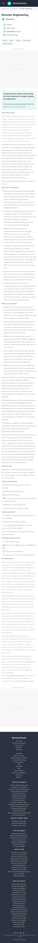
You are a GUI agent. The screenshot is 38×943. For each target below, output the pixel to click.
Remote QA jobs (19, 874)
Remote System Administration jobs (19, 813)
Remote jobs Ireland (19, 901)
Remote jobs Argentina (19, 886)
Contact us (19, 775)
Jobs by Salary (19, 762)
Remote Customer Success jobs (19, 789)
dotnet (11, 40)
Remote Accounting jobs (19, 852)
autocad (18, 40)
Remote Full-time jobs (19, 821)
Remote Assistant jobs (19, 854)
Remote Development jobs (16, 107)
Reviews (19, 747)
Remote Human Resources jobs (19, 804)
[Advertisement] (19, 69)
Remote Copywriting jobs (19, 857)
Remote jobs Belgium (19, 888)
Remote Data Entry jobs (19, 863)
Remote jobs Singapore (19, 920)
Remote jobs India (19, 903)
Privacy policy (19, 771)
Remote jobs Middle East (19, 842)
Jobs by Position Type (19, 760)
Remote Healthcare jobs (19, 802)
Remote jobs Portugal (19, 918)
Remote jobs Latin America (19, 838)
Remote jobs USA (19, 926)
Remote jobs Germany (19, 899)
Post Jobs (19, 741)
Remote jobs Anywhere (19, 833)
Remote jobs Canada (19, 892)
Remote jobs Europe (19, 840)
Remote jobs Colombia (19, 895)
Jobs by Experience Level (19, 758)
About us (19, 777)
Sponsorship (19, 745)
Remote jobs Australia (19, 884)
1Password (10, 19)
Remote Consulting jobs (19, 787)
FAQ (19, 768)
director (5, 40)
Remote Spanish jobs (19, 869)
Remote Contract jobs (19, 825)
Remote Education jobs (19, 796)
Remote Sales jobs (19, 811)
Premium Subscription (19, 743)
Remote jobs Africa (19, 844)
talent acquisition (7, 44)
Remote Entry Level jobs (19, 867)
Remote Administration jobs (19, 785)
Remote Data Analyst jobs (19, 861)
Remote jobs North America (19, 836)
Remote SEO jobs (19, 876)
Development (14, 9)
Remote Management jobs (19, 806)
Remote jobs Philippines (19, 914)
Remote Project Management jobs (19, 871)
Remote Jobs (5, 9)
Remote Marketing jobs (19, 808)
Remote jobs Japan (19, 905)
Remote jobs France (19, 897)
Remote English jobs (19, 865)
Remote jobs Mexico (19, 907)
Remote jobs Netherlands (19, 909)
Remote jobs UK (19, 924)
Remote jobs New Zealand (19, 912)
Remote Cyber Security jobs (19, 859)
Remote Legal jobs (19, 800)
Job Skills (19, 753)
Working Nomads (19, 3)
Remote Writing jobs (19, 815)
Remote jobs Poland (19, 916)
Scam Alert (19, 766)
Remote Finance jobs (19, 798)
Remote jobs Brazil (19, 890)
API (19, 764)
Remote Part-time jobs (19, 823)
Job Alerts (19, 749)
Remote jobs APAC (19, 846)
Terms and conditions (19, 773)
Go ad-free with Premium (19, 49)
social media (26, 40)
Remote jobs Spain (19, 922)
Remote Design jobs (19, 794)
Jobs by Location (19, 756)
